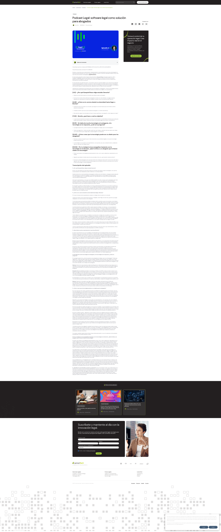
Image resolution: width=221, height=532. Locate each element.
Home (74, 7)
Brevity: (80, 116)
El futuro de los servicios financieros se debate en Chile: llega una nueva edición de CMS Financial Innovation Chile (110, 407)
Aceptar (203, 527)
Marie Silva (77, 25)
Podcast (84, 7)
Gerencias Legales (87, 2)
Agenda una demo (136, 56)
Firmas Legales (97, 2)
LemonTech (106, 2)
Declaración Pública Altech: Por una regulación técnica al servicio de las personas (132, 405)
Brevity (75, 104)
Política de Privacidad (91, 450)
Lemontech (78, 7)
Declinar (213, 527)
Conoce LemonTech (142, 2)
